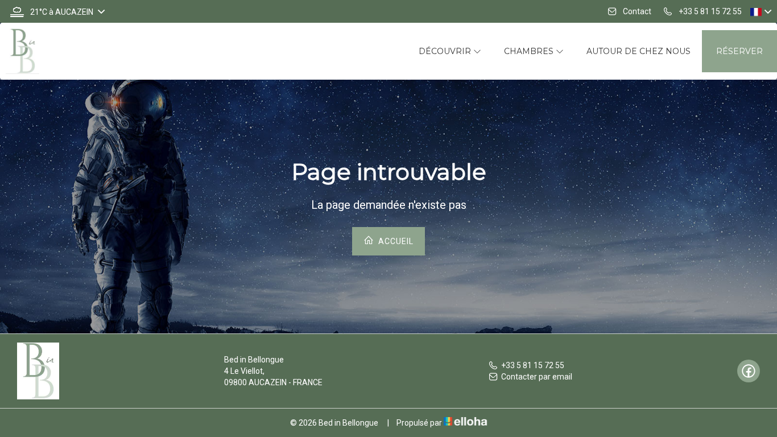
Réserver (739, 51)
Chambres (530, 51)
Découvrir (446, 51)
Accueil (395, 241)
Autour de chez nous (638, 51)
